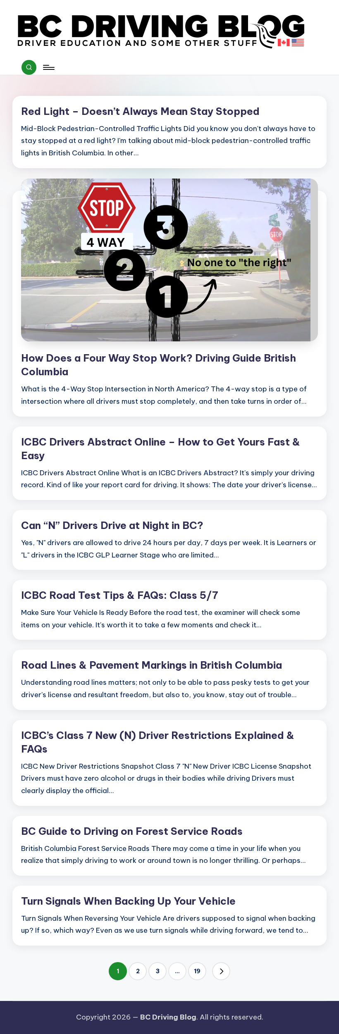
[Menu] (48, 67)
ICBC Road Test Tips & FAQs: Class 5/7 (119, 595)
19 (197, 971)
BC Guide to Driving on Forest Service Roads (132, 831)
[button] (221, 971)
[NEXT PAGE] (221, 971)
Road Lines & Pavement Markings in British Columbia (151, 665)
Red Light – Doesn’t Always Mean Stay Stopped (140, 111)
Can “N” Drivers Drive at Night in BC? (112, 525)
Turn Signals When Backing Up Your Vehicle (128, 901)
